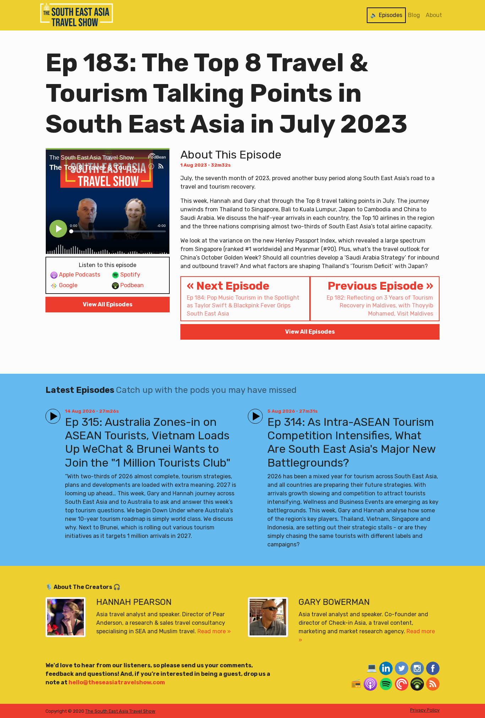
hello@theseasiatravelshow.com (117, 682)
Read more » (214, 631)
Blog (414, 15)
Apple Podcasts (79, 274)
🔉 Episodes (386, 15)
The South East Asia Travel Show (120, 711)
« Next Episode (243, 298)
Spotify (129, 274)
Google (67, 285)
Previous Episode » (380, 298)
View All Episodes (107, 304)
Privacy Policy (425, 710)
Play (51, 413)
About (434, 15)
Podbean (131, 285)
